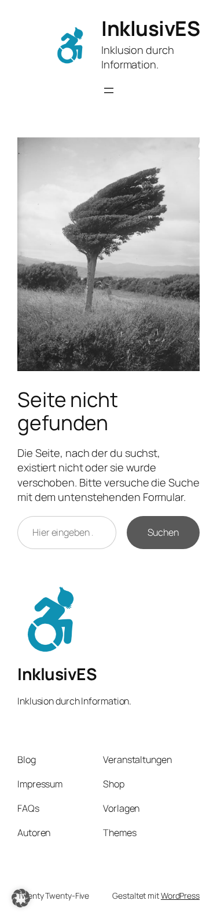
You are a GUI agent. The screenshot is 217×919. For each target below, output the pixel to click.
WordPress (180, 895)
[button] (21, 898)
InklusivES (150, 28)
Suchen (163, 532)
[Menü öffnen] (109, 90)
